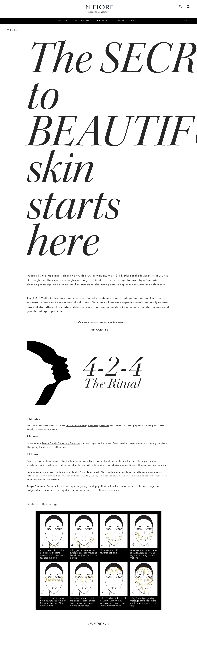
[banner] (98, 9)
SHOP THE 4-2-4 (98, 623)
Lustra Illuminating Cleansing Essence (87, 425)
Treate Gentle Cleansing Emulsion (61, 443)
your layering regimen (153, 464)
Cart (186, 20)
